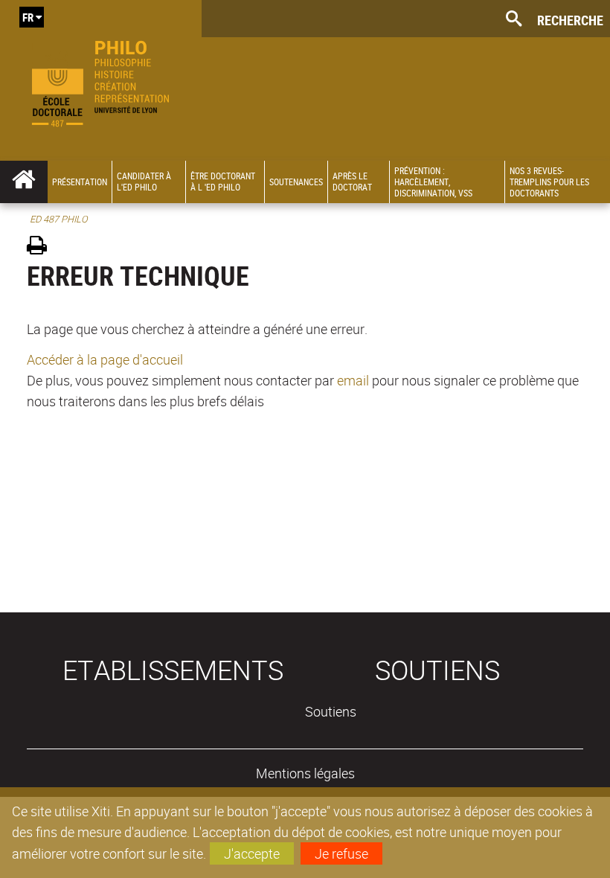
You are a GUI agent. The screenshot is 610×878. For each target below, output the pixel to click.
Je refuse (341, 853)
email (353, 380)
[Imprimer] (42, 247)
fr (27, 17)
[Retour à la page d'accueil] (101, 80)
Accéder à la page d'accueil (105, 359)
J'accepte (252, 853)
